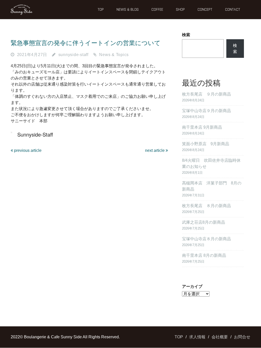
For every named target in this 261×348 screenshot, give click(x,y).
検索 (186, 35)
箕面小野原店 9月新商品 (205, 144)
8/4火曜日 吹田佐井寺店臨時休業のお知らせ (211, 163)
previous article (27, 150)
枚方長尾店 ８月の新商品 (206, 206)
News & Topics (114, 54)
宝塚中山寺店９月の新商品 (206, 111)
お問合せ (242, 337)
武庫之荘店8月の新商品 (203, 222)
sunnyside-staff (73, 54)
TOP (101, 9)
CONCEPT (205, 9)
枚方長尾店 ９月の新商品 (206, 94)
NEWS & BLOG (127, 9)
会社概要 (220, 337)
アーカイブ (192, 286)
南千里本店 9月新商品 (202, 127)
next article (155, 150)
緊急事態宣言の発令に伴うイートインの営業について (86, 42)
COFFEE (157, 9)
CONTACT (232, 9)
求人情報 (197, 337)
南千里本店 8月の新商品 (204, 255)
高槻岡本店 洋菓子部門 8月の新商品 (211, 186)
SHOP (180, 9)
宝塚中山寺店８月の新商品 (206, 239)
